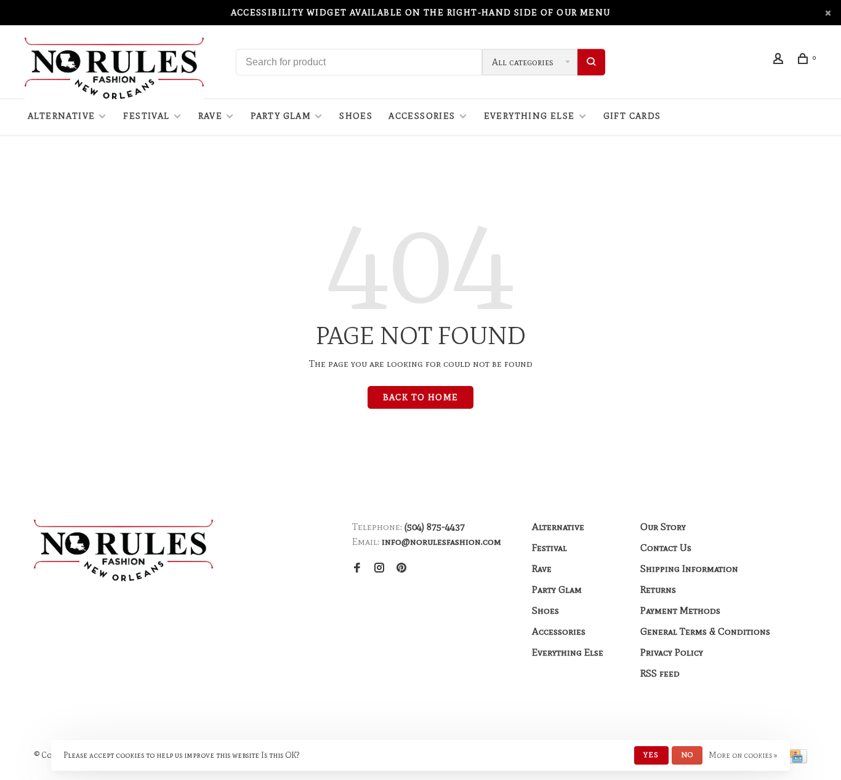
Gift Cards (632, 116)
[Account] (780, 60)
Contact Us (665, 547)
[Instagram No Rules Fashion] (379, 568)
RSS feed (660, 673)
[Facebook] (357, 568)
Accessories (421, 116)
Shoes (355, 116)
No (687, 754)
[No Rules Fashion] (123, 550)
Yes (651, 754)
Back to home (421, 397)
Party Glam (281, 116)
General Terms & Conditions (705, 631)
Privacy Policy (671, 652)
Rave (210, 116)
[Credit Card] (796, 760)
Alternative (61, 116)
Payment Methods (680, 610)
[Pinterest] (401, 568)
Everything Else (529, 116)
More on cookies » (743, 755)
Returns (658, 589)
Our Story (663, 527)
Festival (146, 116)
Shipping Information (689, 568)
